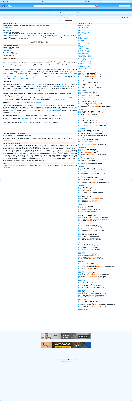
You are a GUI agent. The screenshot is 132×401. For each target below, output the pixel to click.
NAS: (79, 74)
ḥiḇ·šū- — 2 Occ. (83, 40)
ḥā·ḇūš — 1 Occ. (83, 35)
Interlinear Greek (7, 165)
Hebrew (12, 17)
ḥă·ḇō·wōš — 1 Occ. (84, 32)
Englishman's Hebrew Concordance (66, 165)
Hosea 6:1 (42, 71)
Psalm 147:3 (57, 115)
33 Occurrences (83, 309)
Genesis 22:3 (6, 71)
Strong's (8, 17)
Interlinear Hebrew (18, 165)
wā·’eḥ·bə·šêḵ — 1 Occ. (85, 55)
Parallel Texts (6, 167)
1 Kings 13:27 (82, 185)
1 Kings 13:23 (18, 71)
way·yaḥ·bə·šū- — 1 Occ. (85, 60)
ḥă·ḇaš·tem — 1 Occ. (84, 30)
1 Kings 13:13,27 (43, 75)
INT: (79, 78)
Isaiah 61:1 (30, 107)
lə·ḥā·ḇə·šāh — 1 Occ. (84, 51)
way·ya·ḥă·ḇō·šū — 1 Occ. (85, 58)
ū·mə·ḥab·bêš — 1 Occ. (85, 53)
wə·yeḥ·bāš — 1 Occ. (84, 66)
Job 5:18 (31, 71)
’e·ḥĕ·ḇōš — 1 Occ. (83, 48)
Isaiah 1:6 (55, 118)
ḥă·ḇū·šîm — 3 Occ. (83, 37)
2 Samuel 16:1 (13, 78)
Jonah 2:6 (64, 77)
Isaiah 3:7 (50, 77)
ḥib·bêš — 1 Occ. (83, 38)
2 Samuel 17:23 (61, 96)
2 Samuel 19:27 (20, 73)
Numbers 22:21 (47, 96)
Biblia (5, 17)
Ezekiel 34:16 (73, 107)
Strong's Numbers (30, 165)
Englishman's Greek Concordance (45, 165)
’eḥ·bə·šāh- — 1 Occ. (84, 47)
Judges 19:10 (55, 99)
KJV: (79, 76)
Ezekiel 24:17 (31, 75)
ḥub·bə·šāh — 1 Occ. (84, 45)
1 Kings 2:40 (40, 98)
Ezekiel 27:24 (23, 78)
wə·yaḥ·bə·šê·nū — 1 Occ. (85, 65)
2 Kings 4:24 (62, 71)
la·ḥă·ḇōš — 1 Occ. (83, 50)
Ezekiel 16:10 (50, 73)
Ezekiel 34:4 (52, 69)
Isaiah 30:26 (68, 75)
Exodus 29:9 (29, 69)
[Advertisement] (66, 322)
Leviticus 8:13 (42, 84)
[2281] (130, 183)
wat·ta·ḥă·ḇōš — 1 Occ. (84, 61)
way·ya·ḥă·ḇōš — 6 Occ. (85, 56)
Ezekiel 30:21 (14, 77)
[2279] (1, 183)
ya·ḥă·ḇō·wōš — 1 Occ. (84, 68)
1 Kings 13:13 (61, 73)
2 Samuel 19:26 (82, 138)
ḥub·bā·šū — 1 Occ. (83, 43)
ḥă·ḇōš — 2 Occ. (83, 34)
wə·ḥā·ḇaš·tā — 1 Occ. (84, 63)
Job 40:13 (20, 75)
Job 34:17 (69, 69)
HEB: (79, 73)
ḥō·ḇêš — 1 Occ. (83, 42)
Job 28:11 (30, 115)
